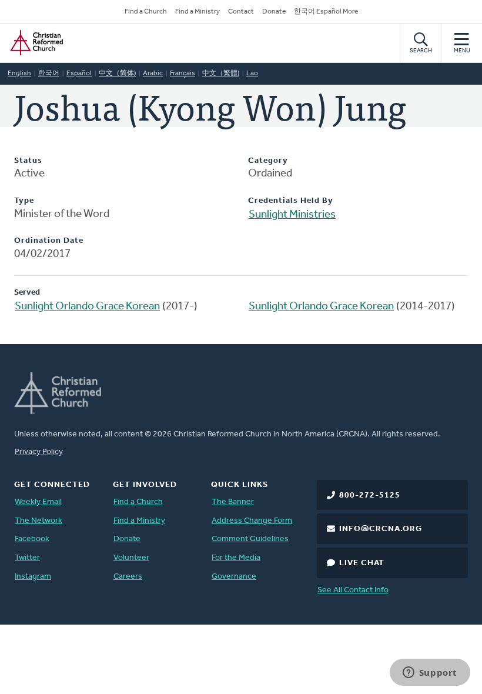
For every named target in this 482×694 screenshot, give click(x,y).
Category (268, 160)
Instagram (33, 576)
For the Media (236, 557)
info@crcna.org (380, 529)
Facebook (32, 539)
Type (24, 200)
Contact (241, 11)
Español (79, 73)
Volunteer (131, 557)
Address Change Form (252, 520)
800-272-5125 (369, 495)
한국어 (48, 73)
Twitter (27, 557)
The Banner (233, 502)
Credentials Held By (290, 200)
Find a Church (146, 11)
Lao (252, 73)
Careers (127, 576)
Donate (274, 11)
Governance (234, 576)
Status (28, 160)
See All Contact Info (353, 590)
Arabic (153, 73)
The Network (38, 520)
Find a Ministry (197, 11)
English (19, 73)
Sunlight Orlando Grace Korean (87, 306)
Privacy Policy (39, 452)
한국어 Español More (326, 11)
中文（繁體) (220, 73)
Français (182, 73)
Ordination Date (48, 240)
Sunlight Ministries (292, 215)
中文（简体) (117, 73)
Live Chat (361, 563)
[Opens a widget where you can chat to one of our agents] (429, 673)
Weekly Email (38, 502)
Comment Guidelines (250, 539)
